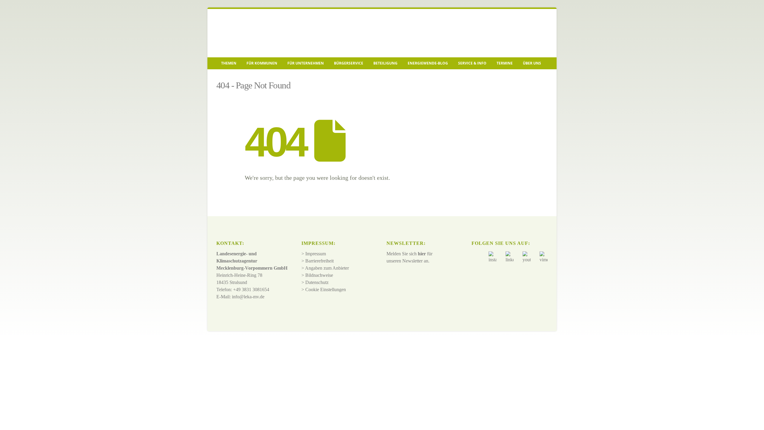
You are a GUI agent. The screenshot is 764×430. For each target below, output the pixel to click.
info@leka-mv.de (248, 296)
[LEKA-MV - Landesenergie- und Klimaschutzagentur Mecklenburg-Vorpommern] (258, 33)
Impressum (315, 253)
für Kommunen (262, 63)
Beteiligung (385, 63)
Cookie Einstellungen (325, 289)
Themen (228, 63)
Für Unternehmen (305, 63)
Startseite (225, 76)
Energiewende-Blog (428, 63)
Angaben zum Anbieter (327, 268)
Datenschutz (317, 282)
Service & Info (472, 63)
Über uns (532, 63)
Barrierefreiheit (319, 260)
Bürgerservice (348, 63)
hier (422, 253)
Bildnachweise (319, 275)
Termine (505, 63)
